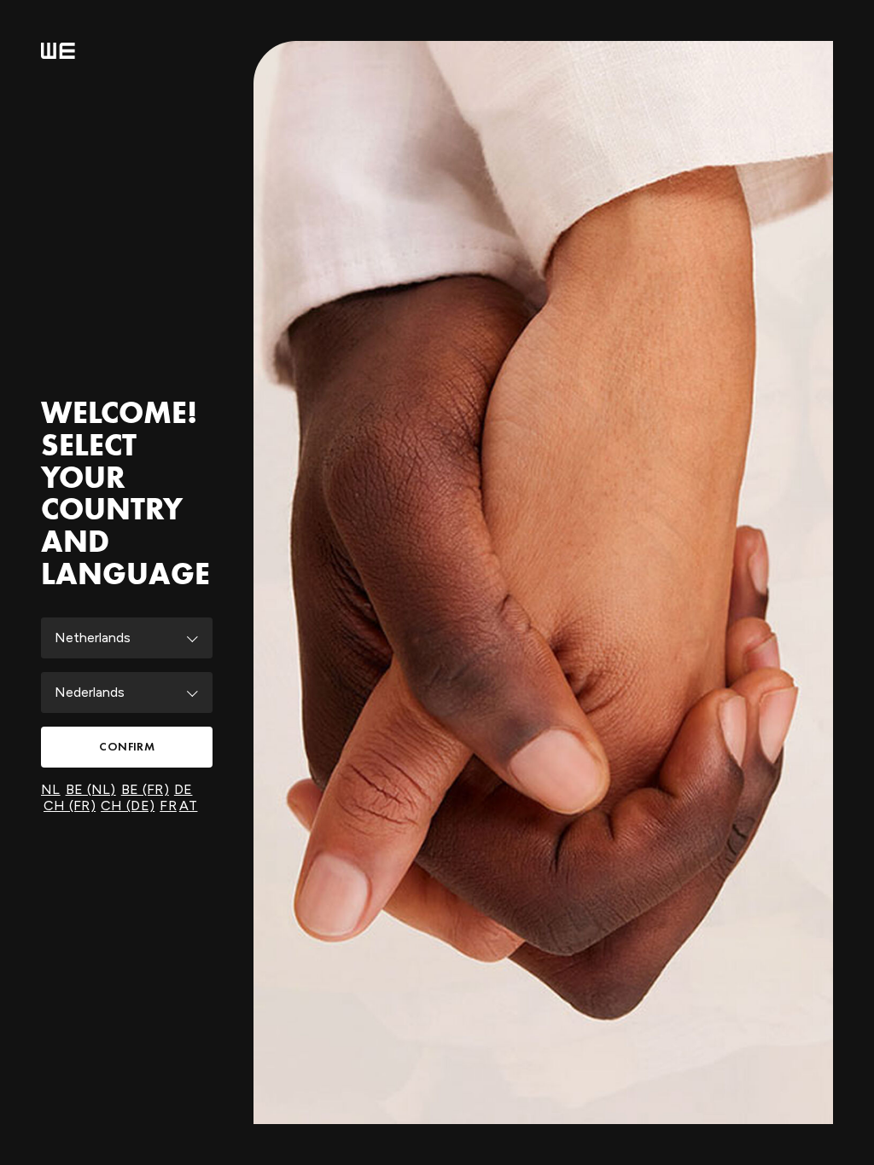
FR (168, 805)
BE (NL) (91, 789)
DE (183, 789)
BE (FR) (145, 789)
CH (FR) (70, 805)
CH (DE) (127, 805)
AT (188, 805)
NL (51, 789)
